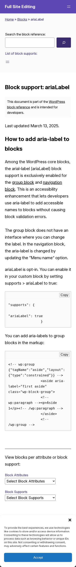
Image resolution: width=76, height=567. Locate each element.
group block (23, 182)
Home (9, 19)
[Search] (64, 42)
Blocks (22, 19)
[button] (70, 520)
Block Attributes (16, 475)
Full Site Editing (20, 6)
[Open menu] (68, 6)
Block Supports (16, 492)
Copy (64, 295)
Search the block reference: (25, 34)
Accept (38, 557)
